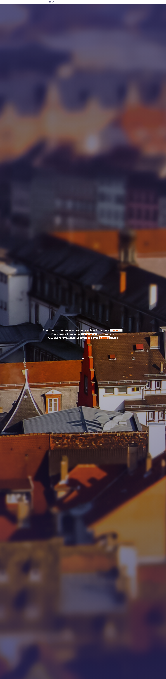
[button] (101, 2)
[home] (49, 2)
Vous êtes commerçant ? (112, 2)
